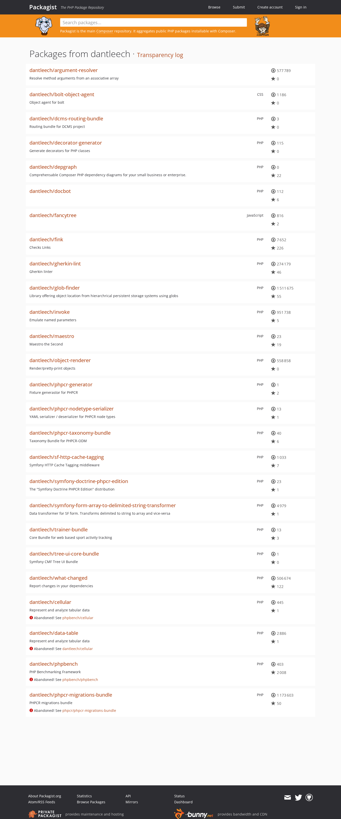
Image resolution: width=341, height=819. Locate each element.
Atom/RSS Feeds (41, 802)
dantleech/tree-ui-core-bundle (64, 553)
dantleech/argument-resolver (63, 70)
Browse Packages (91, 802)
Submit (239, 7)
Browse (214, 7)
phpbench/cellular (77, 617)
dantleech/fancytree (52, 215)
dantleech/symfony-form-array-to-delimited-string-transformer (102, 505)
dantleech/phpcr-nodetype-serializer (71, 408)
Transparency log (160, 55)
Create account (270, 7)
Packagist (43, 7)
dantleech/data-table (53, 633)
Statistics (84, 796)
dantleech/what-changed (58, 577)
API (128, 796)
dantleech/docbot (50, 191)
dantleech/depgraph (53, 167)
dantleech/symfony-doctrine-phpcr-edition (78, 481)
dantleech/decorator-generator (65, 142)
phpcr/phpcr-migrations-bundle (89, 710)
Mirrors (132, 802)
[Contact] (287, 797)
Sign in (301, 7)
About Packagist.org (44, 796)
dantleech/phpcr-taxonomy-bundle (70, 432)
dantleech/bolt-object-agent (61, 94)
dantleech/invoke (49, 312)
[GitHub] (309, 797)
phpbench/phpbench (80, 679)
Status (179, 796)
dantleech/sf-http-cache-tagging (66, 457)
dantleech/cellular (50, 602)
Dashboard (183, 802)
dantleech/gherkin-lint (55, 263)
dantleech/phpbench (53, 663)
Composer (104, 31)
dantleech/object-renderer (60, 360)
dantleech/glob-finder (54, 287)
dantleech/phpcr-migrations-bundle (70, 694)
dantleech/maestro (51, 336)
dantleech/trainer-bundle (58, 529)
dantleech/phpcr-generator (60, 384)
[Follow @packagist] (298, 797)
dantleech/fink (46, 239)
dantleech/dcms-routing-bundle (66, 118)
